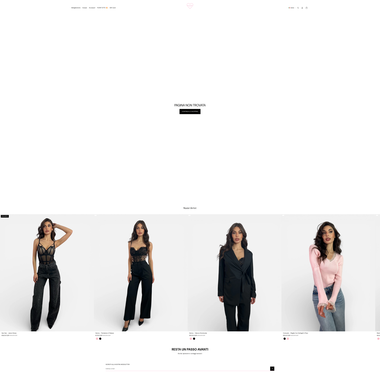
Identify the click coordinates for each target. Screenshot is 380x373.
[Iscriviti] (272, 369)
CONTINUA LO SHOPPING (190, 111)
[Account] (302, 8)
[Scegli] (184, 328)
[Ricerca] (298, 8)
